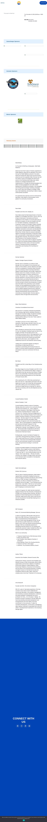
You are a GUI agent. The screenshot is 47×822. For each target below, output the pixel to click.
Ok (23, 820)
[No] (45, 819)
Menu (3, 2)
